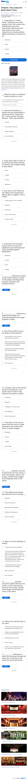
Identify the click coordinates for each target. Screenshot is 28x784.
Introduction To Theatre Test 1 (8, 728)
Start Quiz (14, 60)
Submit (6, 289)
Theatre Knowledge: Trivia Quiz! (9, 715)
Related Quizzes (5, 690)
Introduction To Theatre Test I (8, 702)
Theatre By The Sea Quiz (7, 741)
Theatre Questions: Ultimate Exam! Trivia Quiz (12, 754)
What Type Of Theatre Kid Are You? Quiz (11, 767)
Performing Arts (6, 12)
